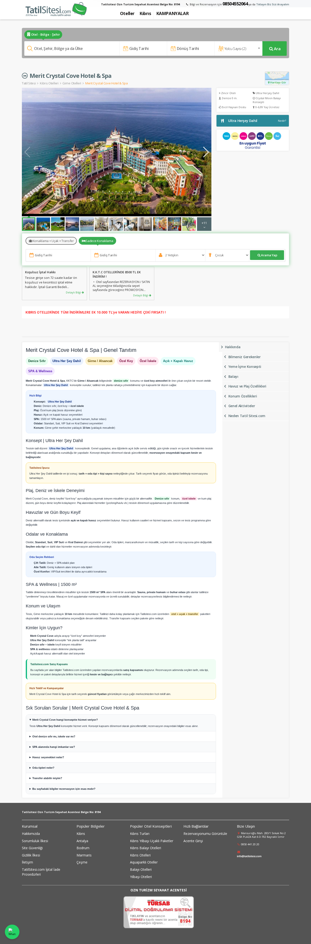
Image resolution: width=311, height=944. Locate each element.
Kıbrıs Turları (139, 833)
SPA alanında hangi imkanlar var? (53, 746)
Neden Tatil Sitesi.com (246, 415)
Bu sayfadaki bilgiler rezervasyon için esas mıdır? (63, 788)
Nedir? (282, 120)
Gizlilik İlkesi (31, 855)
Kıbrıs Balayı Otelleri (145, 848)
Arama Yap (269, 255)
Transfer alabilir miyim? (47, 778)
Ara (277, 48)
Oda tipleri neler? (43, 767)
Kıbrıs (81, 833)
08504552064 (235, 4)
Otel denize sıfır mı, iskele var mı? (53, 736)
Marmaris (84, 855)
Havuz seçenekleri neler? (48, 757)
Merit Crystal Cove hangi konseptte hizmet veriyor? (65, 719)
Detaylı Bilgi (74, 292)
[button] (205, 152)
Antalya (82, 841)
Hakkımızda (31, 833)
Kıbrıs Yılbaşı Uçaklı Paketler (151, 841)
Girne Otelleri (71, 83)
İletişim (27, 862)
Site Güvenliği (32, 848)
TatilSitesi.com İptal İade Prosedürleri (41, 872)
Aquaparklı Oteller (144, 862)
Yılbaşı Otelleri (141, 876)
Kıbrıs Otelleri (49, 83)
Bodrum (83, 848)
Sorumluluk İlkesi (35, 841)
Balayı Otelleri (141, 869)
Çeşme (82, 862)
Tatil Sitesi (29, 83)
